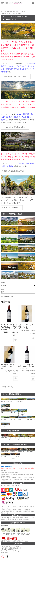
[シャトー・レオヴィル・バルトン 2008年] (26, 313)
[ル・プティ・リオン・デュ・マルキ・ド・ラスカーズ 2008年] (9, 313)
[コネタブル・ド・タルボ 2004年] (9, 354)
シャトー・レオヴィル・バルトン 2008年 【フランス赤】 (26, 326)
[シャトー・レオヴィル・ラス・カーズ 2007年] (26, 354)
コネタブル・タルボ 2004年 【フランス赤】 (8, 366)
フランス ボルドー (6, 13)
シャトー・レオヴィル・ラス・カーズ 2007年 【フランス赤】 (26, 366)
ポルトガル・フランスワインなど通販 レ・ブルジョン (14, 11)
